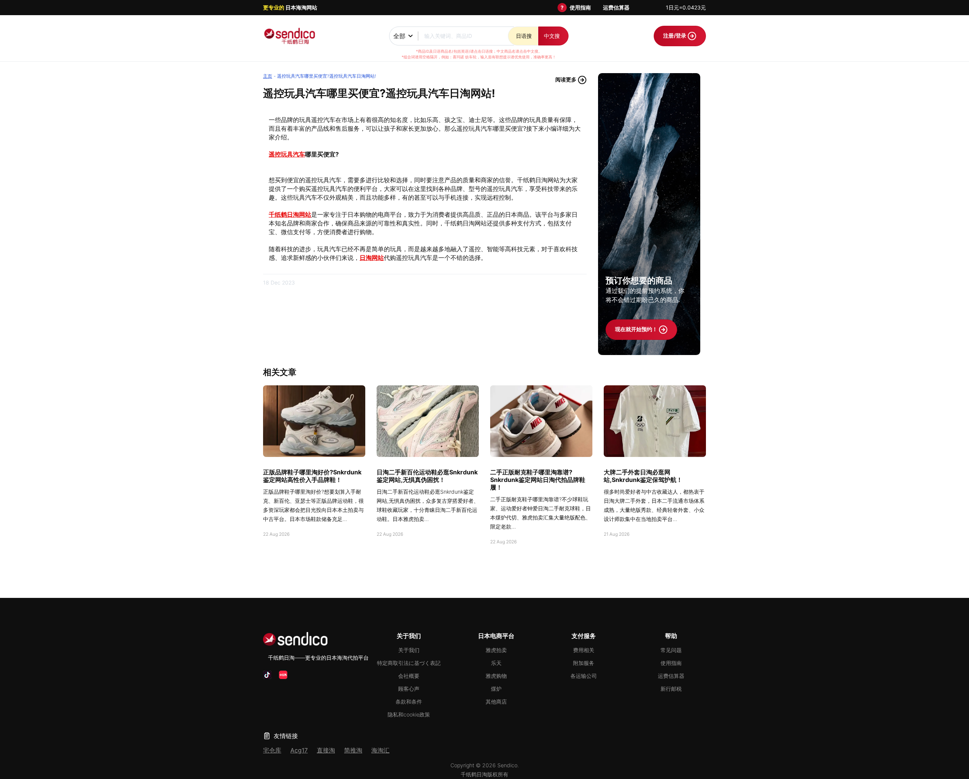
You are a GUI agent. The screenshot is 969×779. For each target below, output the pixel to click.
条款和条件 (409, 701)
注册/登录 (675, 35)
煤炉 (496, 688)
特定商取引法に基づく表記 (409, 663)
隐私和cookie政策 (409, 714)
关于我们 (408, 650)
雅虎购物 (496, 676)
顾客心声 (408, 688)
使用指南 (580, 7)
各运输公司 (583, 676)
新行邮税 (671, 688)
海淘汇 (380, 750)
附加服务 (583, 663)
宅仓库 (272, 750)
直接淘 (326, 750)
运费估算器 (616, 7)
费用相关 (583, 650)
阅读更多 (566, 79)
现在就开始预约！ (637, 329)
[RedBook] (283, 675)
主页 (267, 76)
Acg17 (299, 750)
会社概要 (408, 676)
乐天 (496, 663)
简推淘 (353, 750)
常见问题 (671, 650)
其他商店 (496, 701)
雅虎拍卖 (496, 650)
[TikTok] (267, 675)
